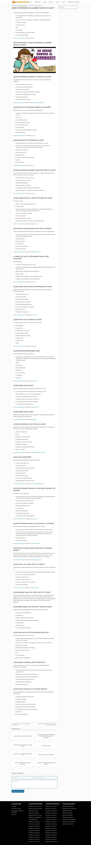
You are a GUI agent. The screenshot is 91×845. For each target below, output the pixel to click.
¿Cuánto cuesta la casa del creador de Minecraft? (21, 724)
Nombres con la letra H (34, 837)
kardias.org (33, 346)
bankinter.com (34, 381)
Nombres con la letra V (51, 830)
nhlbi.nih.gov (33, 419)
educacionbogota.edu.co (37, 102)
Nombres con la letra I (34, 839)
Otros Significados (33, 819)
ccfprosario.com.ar (35, 543)
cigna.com (33, 282)
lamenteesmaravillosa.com (37, 483)
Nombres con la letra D (34, 828)
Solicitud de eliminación (19, 38)
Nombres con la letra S (51, 824)
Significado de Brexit (67, 815)
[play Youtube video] (34, 60)
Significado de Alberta (67, 817)
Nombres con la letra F (34, 832)
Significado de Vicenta (68, 806)
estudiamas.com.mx (35, 252)
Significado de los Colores (35, 815)
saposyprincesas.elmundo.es (38, 452)
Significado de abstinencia (69, 821)
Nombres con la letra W (51, 832)
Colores (45, 2)
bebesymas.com (34, 587)
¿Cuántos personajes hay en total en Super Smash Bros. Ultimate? (46, 724)
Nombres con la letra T (51, 826)
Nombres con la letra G (34, 835)
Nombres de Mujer (33, 810)
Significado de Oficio (67, 810)
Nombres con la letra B (34, 824)
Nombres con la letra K (51, 806)
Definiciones (38, 2)
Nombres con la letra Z (51, 839)
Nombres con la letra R (51, 821)
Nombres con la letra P (51, 817)
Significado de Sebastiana (68, 819)
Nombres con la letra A (34, 821)
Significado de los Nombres (35, 808)
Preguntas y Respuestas (73, 2)
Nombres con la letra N (51, 813)
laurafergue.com (34, 407)
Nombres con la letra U (51, 828)
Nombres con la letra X (51, 835)
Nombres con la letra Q (51, 819)
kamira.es (32, 193)
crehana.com (33, 519)
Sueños (64, 2)
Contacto (14, 806)
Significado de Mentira (67, 824)
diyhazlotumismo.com (36, 560)
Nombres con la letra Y (51, 837)
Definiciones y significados (35, 817)
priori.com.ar (33, 315)
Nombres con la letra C (34, 826)
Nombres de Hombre (34, 813)
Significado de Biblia (67, 813)
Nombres (51, 2)
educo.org (33, 135)
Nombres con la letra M (51, 810)
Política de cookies (16, 808)
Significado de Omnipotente (69, 808)
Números (57, 2)
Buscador (14, 814)
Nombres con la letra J (34, 841)
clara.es (32, 38)
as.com (32, 165)
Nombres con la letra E (34, 830)
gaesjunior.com (34, 224)
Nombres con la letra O (51, 815)
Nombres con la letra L (51, 808)
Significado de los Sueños (35, 806)
